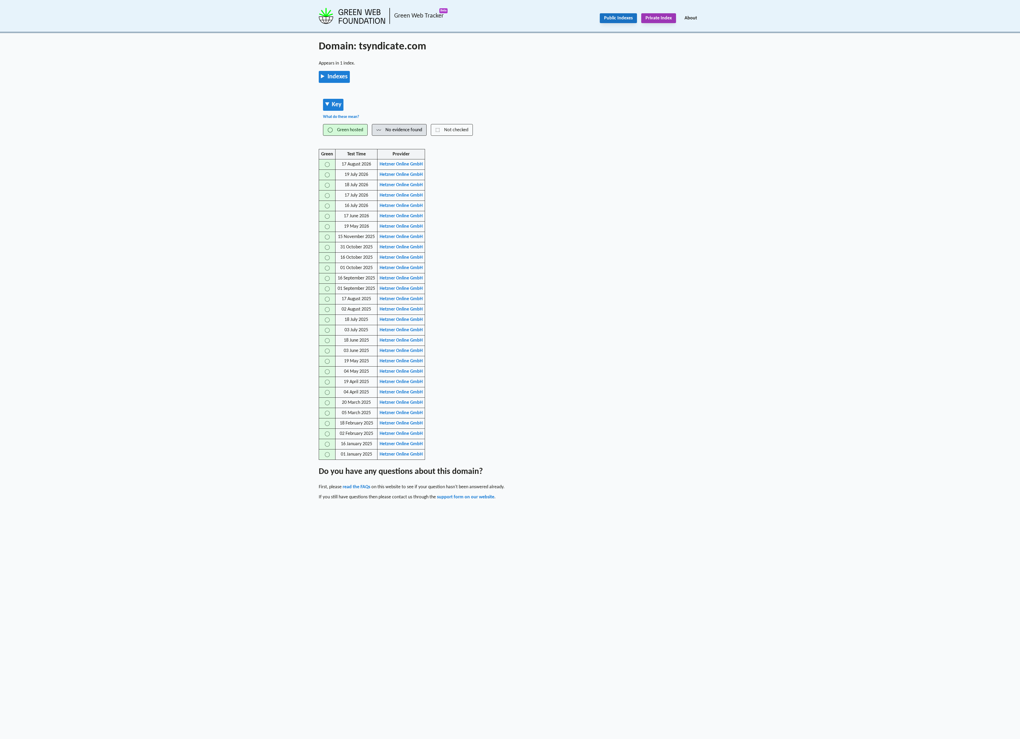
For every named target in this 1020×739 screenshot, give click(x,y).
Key (336, 104)
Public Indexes (618, 18)
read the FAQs (356, 487)
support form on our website (465, 497)
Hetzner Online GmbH (401, 164)
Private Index (658, 18)
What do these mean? (341, 117)
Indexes (338, 77)
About (691, 18)
